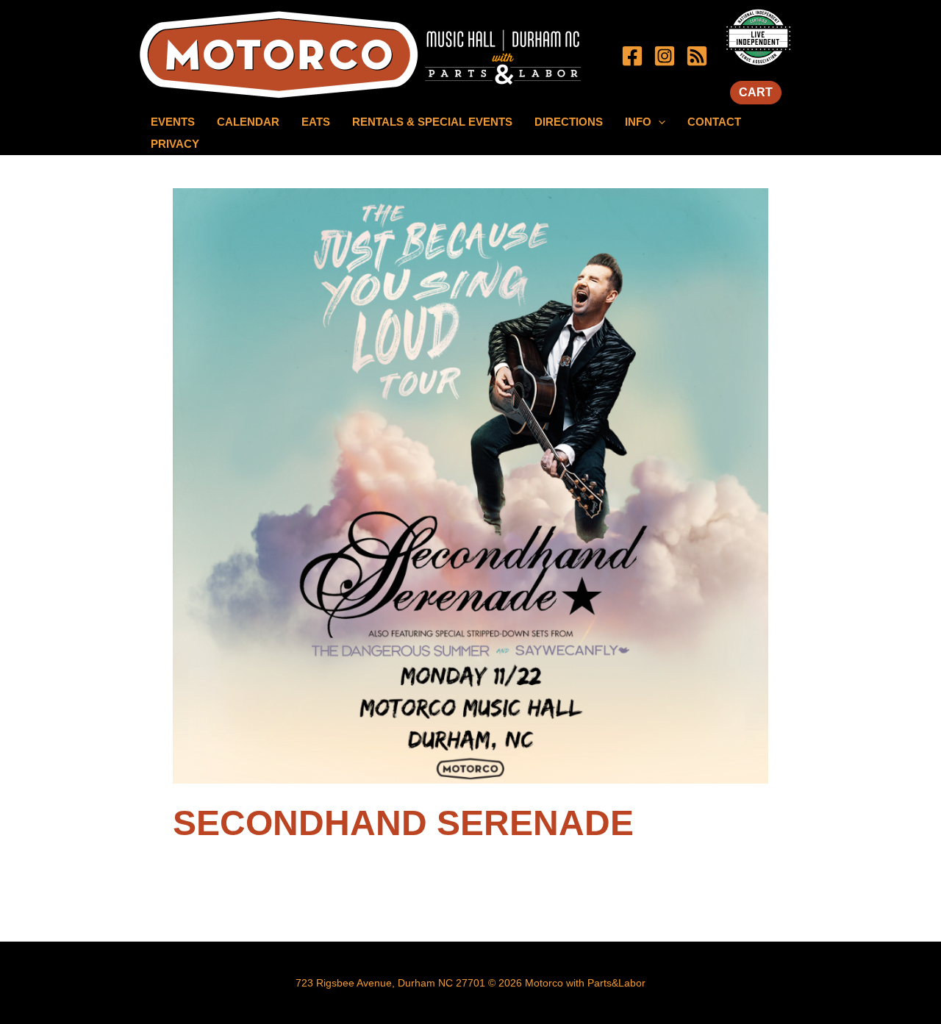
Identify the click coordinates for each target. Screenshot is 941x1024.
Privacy (175, 143)
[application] (658, 122)
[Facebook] (632, 56)
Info (638, 121)
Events (173, 121)
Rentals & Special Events (432, 121)
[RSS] (697, 56)
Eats (315, 121)
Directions (568, 121)
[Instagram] (665, 56)
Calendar (248, 121)
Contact (714, 121)
